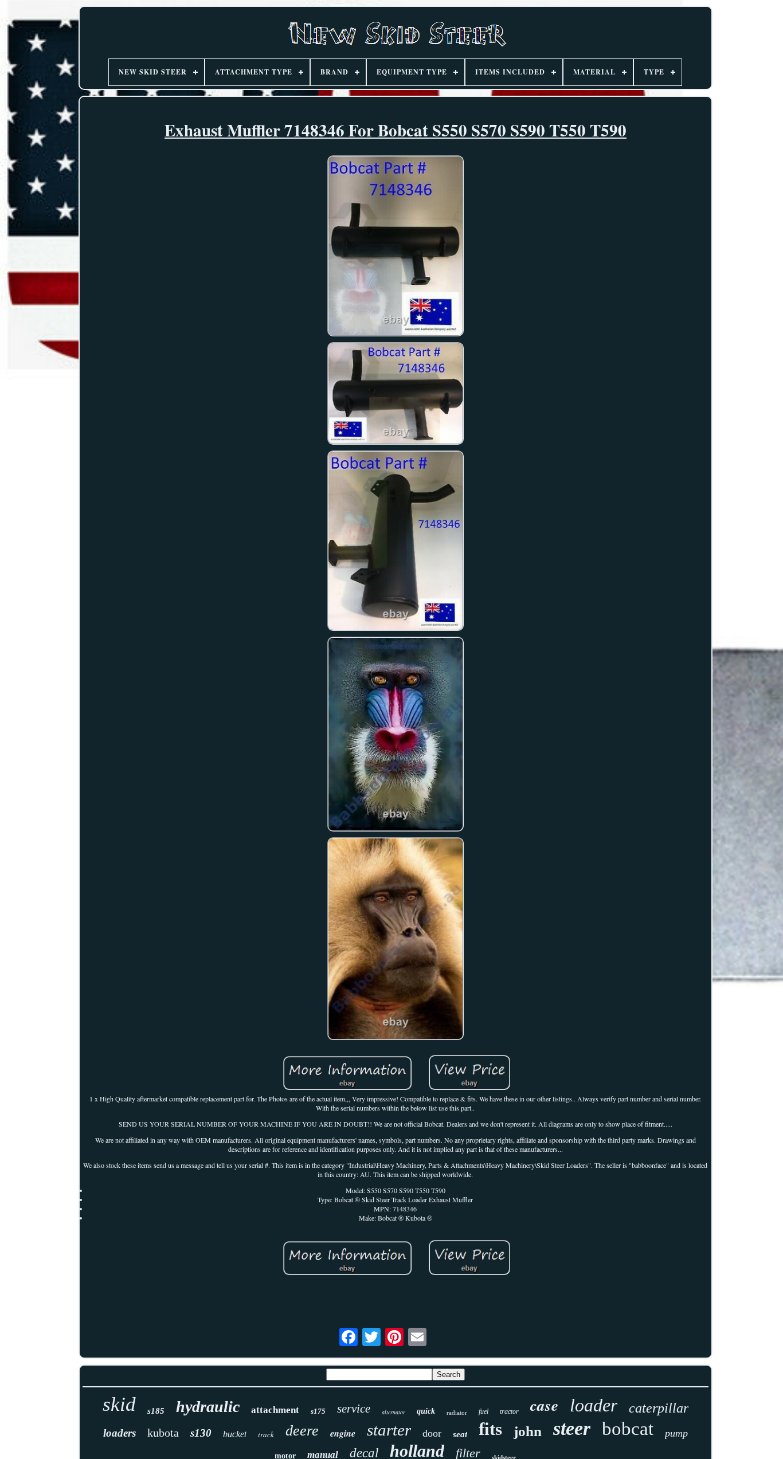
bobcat (627, 1428)
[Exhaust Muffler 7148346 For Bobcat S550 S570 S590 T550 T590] (395, 247)
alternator (393, 1412)
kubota (163, 1432)
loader (593, 1405)
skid (119, 1404)
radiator (457, 1412)
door (431, 1433)
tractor (509, 1411)
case (544, 1405)
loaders (119, 1433)
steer (571, 1428)
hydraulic (208, 1406)
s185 (156, 1410)
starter (389, 1430)
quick (426, 1411)
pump (676, 1433)
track (266, 1434)
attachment (275, 1410)
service (353, 1408)
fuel (483, 1411)
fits (490, 1429)
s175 (318, 1411)
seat (460, 1434)
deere (302, 1430)
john (528, 1431)
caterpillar (658, 1408)
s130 (201, 1433)
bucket (234, 1434)
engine (342, 1433)
